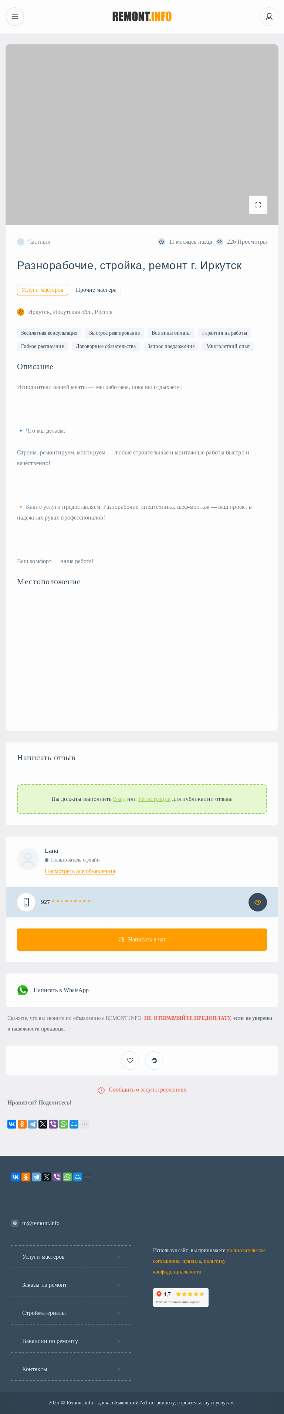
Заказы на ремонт (44, 1285)
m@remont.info (41, 1223)
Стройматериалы (44, 1313)
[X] (42, 1124)
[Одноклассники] (22, 1124)
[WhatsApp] (63, 1124)
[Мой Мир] (74, 1124)
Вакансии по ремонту (50, 1341)
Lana (51, 851)
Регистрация (154, 799)
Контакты (34, 1369)
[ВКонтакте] (11, 1124)
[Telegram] (32, 1124)
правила (191, 1261)
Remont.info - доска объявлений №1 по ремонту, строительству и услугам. (151, 1402)
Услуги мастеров (43, 1257)
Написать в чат (147, 939)
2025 (54, 1402)
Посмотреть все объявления (80, 871)
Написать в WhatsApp (61, 990)
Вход (119, 799)
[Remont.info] (142, 17)
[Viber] (53, 1124)
